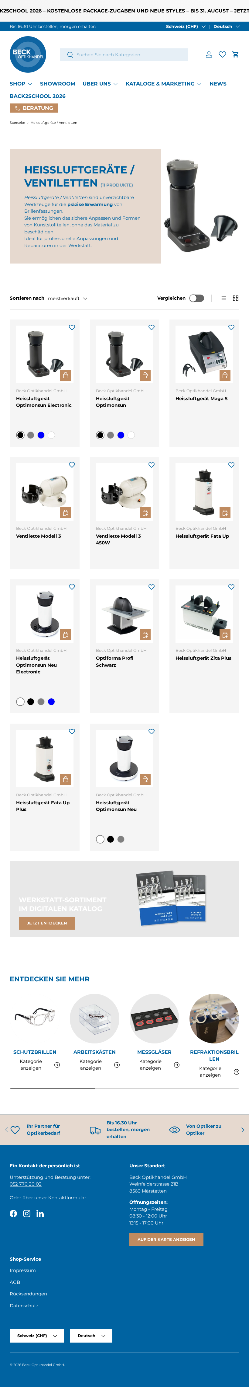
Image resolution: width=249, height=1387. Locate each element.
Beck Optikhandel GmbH (43, 1365)
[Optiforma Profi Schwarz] (124, 614)
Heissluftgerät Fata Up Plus (43, 806)
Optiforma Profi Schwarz (114, 661)
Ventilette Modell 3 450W (118, 539)
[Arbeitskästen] (94, 1018)
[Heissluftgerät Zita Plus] (204, 614)
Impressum (23, 1270)
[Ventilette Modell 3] (44, 492)
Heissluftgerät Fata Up (202, 536)
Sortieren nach (27, 298)
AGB (15, 1282)
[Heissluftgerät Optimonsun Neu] (124, 758)
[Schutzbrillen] (35, 1018)
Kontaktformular (67, 1197)
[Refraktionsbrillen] (214, 1018)
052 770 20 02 (26, 1184)
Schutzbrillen (34, 1052)
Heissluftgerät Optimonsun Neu (116, 806)
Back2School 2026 (38, 96)
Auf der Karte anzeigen (166, 1239)
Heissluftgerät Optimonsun (113, 402)
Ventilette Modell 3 (38, 536)
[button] (235, 54)
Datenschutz (24, 1305)
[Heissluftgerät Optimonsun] (124, 354)
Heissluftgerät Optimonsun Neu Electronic (36, 665)
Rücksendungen (28, 1294)
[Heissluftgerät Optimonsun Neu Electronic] (44, 614)
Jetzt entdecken (47, 923)
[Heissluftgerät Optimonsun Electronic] (44, 354)
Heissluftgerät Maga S (202, 398)
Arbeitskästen (94, 1052)
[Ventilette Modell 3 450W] (124, 492)
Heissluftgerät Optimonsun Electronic (44, 402)
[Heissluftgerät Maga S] (204, 354)
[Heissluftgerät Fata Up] (204, 492)
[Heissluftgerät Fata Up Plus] (44, 758)
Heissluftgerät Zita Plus (203, 658)
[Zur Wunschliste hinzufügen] (72, 327)
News (218, 84)
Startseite (17, 122)
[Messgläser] (154, 1018)
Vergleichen (171, 298)
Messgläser (154, 1052)
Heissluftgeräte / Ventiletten (54, 122)
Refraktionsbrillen (214, 1055)
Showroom (57, 84)
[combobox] (124, 54)
